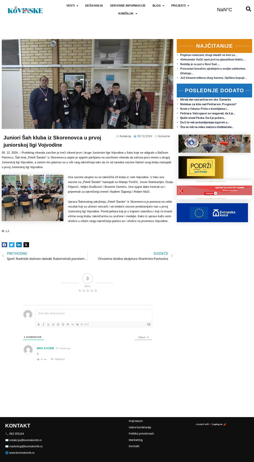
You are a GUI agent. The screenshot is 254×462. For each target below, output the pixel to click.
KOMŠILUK (126, 13)
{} (82, 324)
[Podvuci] (48, 324)
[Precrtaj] (53, 324)
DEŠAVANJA (94, 5)
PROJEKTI (178, 5)
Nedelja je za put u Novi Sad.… (200, 64)
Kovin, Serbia (224, 9)
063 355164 (16, 433)
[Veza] (77, 324)
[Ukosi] (43, 324)
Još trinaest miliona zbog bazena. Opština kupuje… (213, 77)
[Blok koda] (72, 324)
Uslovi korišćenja (140, 427)
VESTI (70, 5)
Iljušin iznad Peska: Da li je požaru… (203, 118)
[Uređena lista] (58, 324)
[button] (4, 244)
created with (211, 424)
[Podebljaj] (38, 324)
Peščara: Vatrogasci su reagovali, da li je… (207, 113)
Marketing (136, 440)
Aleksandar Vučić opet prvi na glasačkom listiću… (213, 59)
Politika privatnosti (141, 434)
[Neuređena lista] (62, 324)
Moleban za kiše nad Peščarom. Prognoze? (208, 104)
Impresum (136, 421)
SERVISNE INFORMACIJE (128, 5)
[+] (87, 324)
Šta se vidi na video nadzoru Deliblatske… (207, 127)
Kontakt (134, 446)
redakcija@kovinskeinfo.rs (25, 440)
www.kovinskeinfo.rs (21, 452)
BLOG (157, 5)
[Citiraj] (67, 324)
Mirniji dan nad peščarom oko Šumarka (205, 99)
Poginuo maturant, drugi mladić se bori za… (209, 55)
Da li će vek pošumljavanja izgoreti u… (204, 122)
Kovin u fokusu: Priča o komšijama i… (204, 108)
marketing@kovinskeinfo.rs (26, 446)
